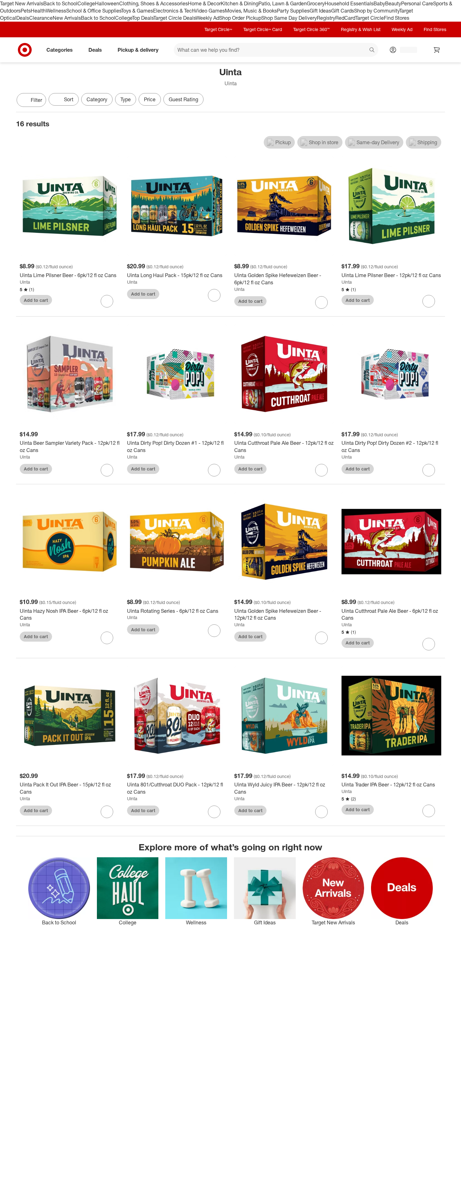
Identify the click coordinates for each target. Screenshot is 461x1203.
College (86, 3)
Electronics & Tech (173, 11)
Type (125, 99)
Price (150, 99)
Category (97, 99)
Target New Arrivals (21, 3)
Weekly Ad (207, 18)
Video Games (209, 11)
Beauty (393, 3)
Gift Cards (342, 11)
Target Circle (369, 18)
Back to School (60, 3)
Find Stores (396, 18)
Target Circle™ (218, 29)
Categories (59, 49)
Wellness (56, 11)
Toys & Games (137, 11)
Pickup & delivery (138, 49)
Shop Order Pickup (240, 18)
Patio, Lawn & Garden (282, 3)
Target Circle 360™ (311, 29)
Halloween (107, 3)
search (372, 50)
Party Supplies (293, 11)
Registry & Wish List (360, 29)
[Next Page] (439, 101)
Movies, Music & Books (251, 11)
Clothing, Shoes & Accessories (153, 3)
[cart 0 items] (437, 50)
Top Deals (142, 18)
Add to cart (36, 300)
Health (38, 11)
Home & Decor (204, 3)
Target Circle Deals (174, 18)
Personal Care (417, 3)
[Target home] (24, 49)
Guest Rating (183, 99)
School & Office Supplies (93, 11)
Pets (26, 11)
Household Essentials (349, 3)
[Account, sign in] (405, 50)
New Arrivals (67, 18)
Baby (379, 3)
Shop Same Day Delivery (289, 18)
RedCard (345, 18)
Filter (36, 100)
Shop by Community (376, 11)
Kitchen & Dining (239, 3)
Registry (326, 18)
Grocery (316, 3)
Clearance (41, 18)
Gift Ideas (320, 11)
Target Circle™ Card (262, 29)
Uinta (25, 282)
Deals (22, 18)
